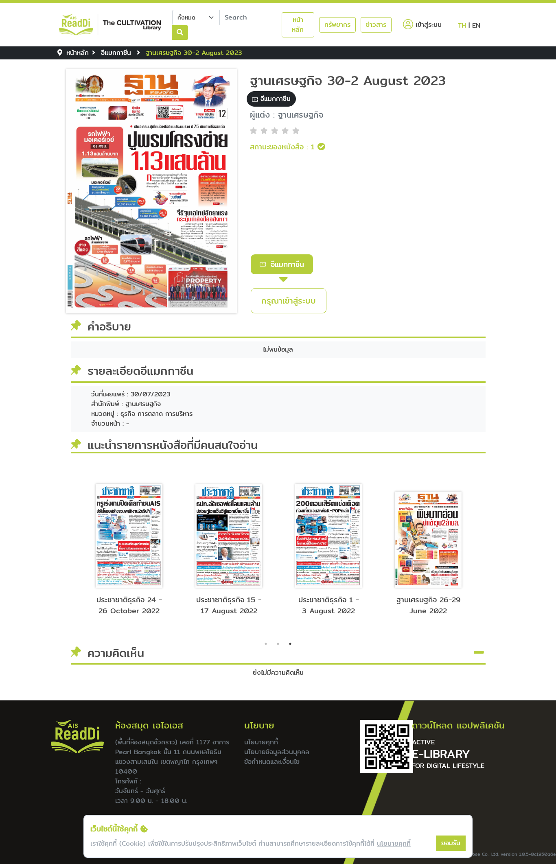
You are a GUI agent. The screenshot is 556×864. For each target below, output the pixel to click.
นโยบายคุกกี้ (261, 742)
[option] (129, 545)
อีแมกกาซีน (287, 264)
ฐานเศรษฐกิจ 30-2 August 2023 (348, 80)
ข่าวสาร (376, 25)
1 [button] (266, 644)
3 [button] (290, 644)
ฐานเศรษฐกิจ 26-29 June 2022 (428, 605)
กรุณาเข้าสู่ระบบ (288, 300)
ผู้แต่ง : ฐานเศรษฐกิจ (287, 115)
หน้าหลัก (298, 25)
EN (476, 25)
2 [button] (278, 644)
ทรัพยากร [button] (337, 25)
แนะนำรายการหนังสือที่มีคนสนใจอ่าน (173, 445)
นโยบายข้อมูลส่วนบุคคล (276, 752)
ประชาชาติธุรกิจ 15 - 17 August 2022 (228, 605)
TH (462, 25)
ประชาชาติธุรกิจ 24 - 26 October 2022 (129, 605)
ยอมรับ (450, 843)
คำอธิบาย (109, 327)
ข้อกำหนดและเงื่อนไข (272, 762)
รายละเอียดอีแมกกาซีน (140, 371)
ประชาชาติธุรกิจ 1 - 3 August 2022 (328, 605)
